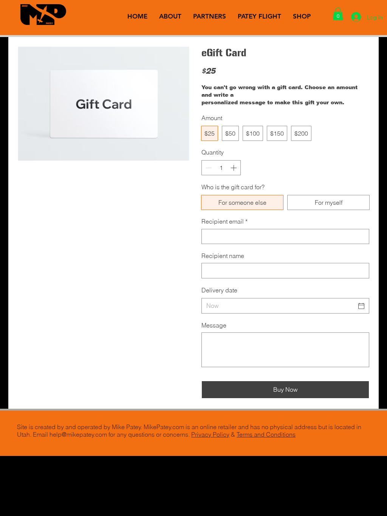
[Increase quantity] (234, 168)
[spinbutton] (221, 168)
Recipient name (222, 256)
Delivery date (219, 290)
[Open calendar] (361, 306)
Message (213, 325)
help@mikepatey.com (78, 434)
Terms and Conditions (266, 434)
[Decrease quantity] (208, 168)
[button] (338, 14)
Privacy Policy (210, 434)
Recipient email (224, 221)
